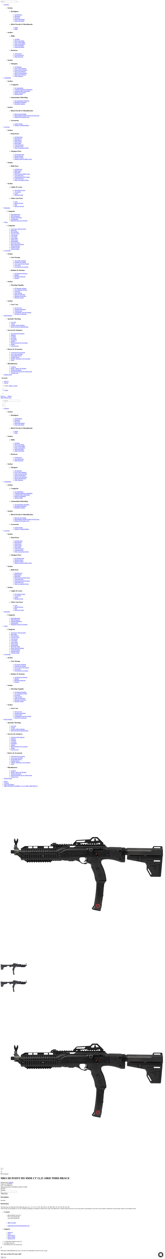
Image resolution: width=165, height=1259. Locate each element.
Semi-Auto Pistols (9, 784)
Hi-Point (11, 1182)
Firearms (6, 783)
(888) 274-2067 (13, 386)
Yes (2, 1257)
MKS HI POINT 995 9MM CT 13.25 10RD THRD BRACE (21, 786)
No (5, 1257)
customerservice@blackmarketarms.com (18, 1225)
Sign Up (6, 381)
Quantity (3, 1190)
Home (5, 781)
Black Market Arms (6, 397)
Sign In (6, 383)
